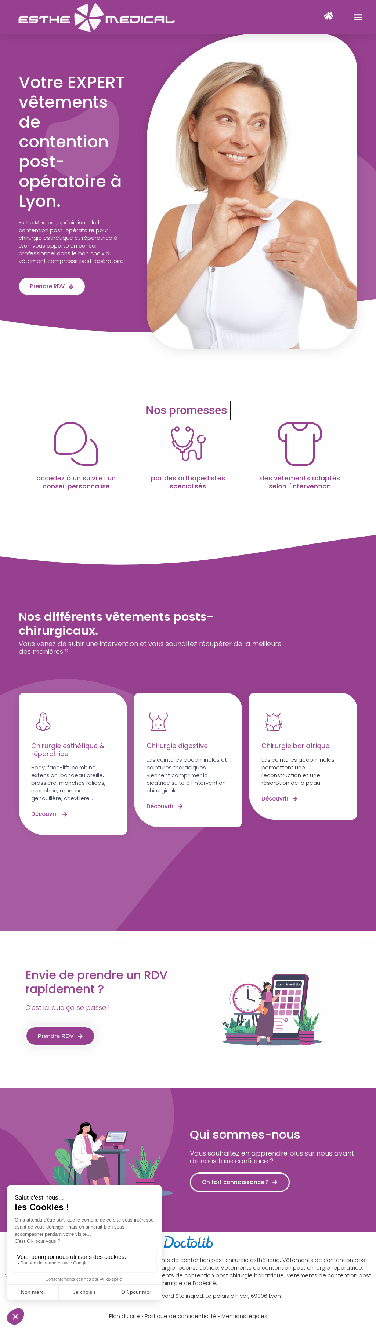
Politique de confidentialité (181, 1316)
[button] (358, 17)
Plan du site (124, 1316)
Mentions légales (244, 1316)
